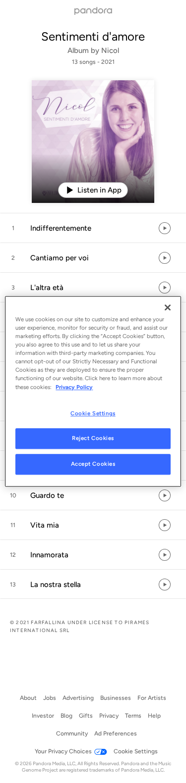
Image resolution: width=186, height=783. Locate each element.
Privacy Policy (74, 387)
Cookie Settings (93, 413)
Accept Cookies (93, 464)
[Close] (168, 307)
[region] (92, 391)
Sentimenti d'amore (93, 36)
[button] (93, 228)
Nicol (110, 50)
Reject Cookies (93, 438)
